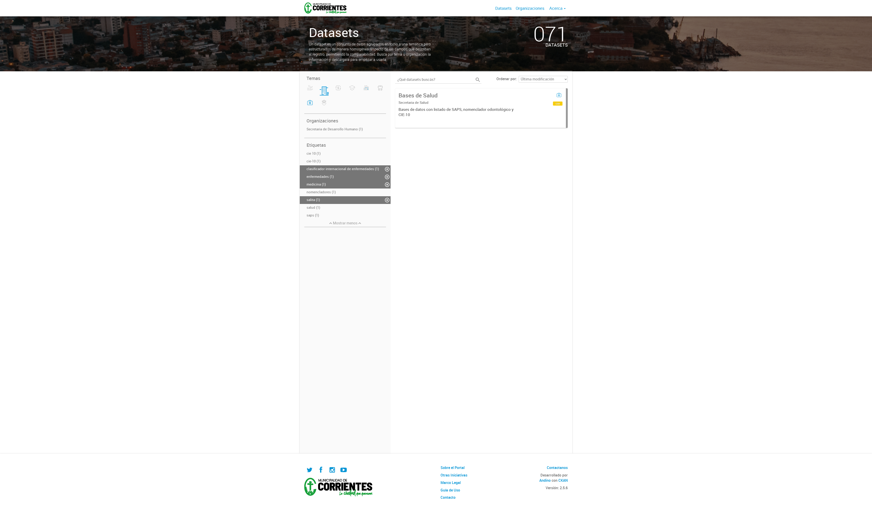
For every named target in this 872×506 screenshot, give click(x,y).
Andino (545, 480)
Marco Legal (451, 482)
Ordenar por (506, 79)
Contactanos (557, 467)
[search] (477, 80)
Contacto (448, 497)
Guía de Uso (450, 490)
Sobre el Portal (453, 467)
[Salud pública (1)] (310, 105)
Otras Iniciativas (454, 475)
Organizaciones (530, 8)
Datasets (503, 8)
